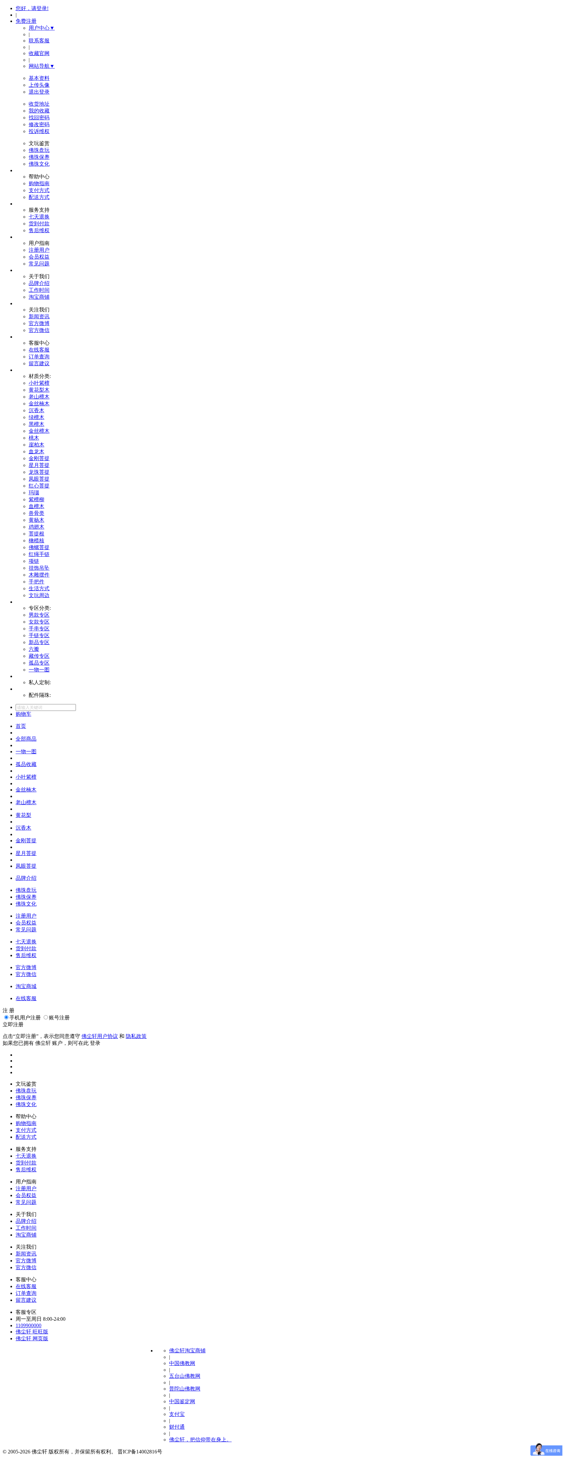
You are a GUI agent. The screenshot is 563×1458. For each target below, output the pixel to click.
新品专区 (39, 642)
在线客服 (39, 350)
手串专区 (39, 628)
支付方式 (39, 190)
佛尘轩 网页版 (32, 1338)
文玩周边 (39, 595)
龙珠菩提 (39, 472)
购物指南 (39, 183)
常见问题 (39, 263)
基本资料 (39, 78)
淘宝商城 (26, 986)
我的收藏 (39, 110)
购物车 (23, 714)
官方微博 (39, 323)
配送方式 (39, 197)
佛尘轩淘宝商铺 (187, 1350)
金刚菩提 (39, 458)
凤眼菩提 (39, 479)
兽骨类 (36, 513)
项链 (34, 561)
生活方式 (39, 588)
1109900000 (28, 1325)
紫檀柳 (36, 499)
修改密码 (39, 124)
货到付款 (39, 223)
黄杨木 (36, 520)
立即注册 (13, 1024)
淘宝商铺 (39, 297)
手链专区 (39, 635)
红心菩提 (39, 486)
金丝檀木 (39, 431)
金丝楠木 (39, 403)
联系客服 (39, 40)
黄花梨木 (39, 390)
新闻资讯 (39, 316)
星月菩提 (39, 465)
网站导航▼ (42, 66)
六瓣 (34, 649)
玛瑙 (34, 492)
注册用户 (39, 250)
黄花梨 (23, 815)
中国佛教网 (182, 1363)
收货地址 (39, 104)
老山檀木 (39, 396)
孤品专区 (39, 663)
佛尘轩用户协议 (99, 1036)
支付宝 (177, 1414)
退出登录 (39, 92)
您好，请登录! (32, 8)
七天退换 (39, 216)
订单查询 (39, 356)
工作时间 (39, 290)
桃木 (34, 438)
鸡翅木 (36, 527)
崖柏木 (36, 444)
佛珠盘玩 (39, 150)
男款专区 (39, 615)
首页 (21, 726)
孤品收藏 (26, 764)
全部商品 (26, 739)
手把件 (36, 581)
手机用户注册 (25, 1017)
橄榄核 (36, 540)
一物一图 (39, 669)
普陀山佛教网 (184, 1388)
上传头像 (39, 85)
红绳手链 (39, 554)
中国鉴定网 (182, 1401)
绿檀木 (36, 417)
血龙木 (36, 451)
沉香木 (36, 410)
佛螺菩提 (39, 547)
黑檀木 (36, 424)
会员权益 (39, 257)
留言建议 (39, 363)
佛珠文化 (39, 164)
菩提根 (36, 533)
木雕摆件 (39, 575)
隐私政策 (136, 1036)
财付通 (177, 1427)
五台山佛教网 (184, 1376)
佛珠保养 (39, 157)
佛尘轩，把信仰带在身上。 (200, 1439)
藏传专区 (39, 656)
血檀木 (36, 506)
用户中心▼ (42, 28)
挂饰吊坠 (39, 568)
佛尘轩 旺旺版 (32, 1331)
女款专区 (39, 621)
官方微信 (39, 330)
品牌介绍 (39, 283)
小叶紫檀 (39, 383)
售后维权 (39, 230)
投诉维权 (39, 131)
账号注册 (59, 1017)
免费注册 (26, 21)
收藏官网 (39, 53)
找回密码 (39, 117)
